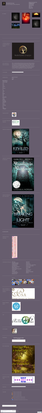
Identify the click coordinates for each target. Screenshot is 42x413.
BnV (13, 79)
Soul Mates (4, 104)
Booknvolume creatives (33, 2)
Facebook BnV (5, 231)
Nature (4, 93)
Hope (3, 87)
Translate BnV (31, 4)
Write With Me (31, 5)
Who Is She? (31, 7)
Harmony (4, 86)
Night (3, 94)
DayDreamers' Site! (14, 273)
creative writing (5, 82)
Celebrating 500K (19, 393)
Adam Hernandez (15, 399)
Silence (3, 103)
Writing (3, 107)
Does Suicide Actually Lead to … (21, 398)
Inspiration (4, 88)
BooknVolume (10, 3)
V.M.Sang (14, 395)
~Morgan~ (4, 108)
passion (3, 95)
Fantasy (3, 85)
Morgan (14, 393)
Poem (3, 98)
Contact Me (31, 8)
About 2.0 (30, 6)
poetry (4, 99)
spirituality (4, 105)
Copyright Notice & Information (32, 3)
